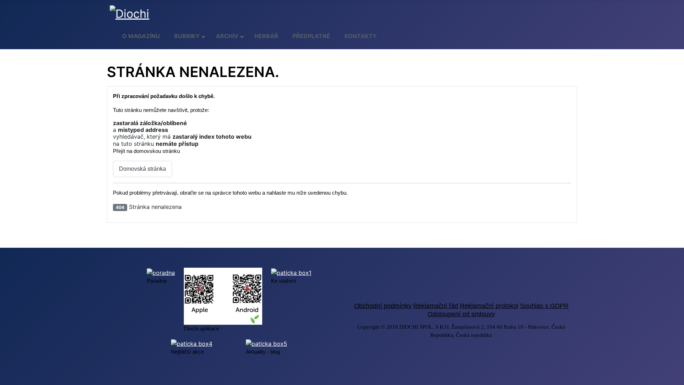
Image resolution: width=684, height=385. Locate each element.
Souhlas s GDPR (544, 305)
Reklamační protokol (489, 305)
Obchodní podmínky (382, 305)
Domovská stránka (142, 169)
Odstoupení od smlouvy (461, 314)
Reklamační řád (435, 305)
